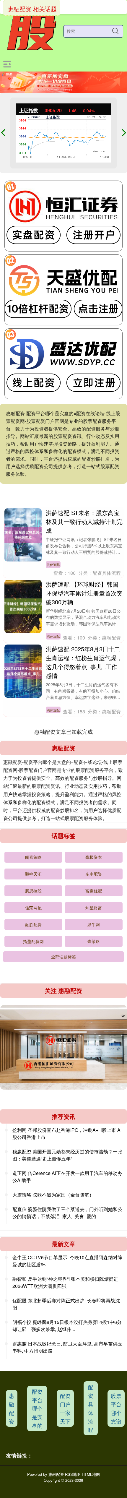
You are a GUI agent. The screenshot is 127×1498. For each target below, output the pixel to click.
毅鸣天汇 (33, 874)
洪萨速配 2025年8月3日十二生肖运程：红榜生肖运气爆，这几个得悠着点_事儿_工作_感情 (84, 662)
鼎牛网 (93, 924)
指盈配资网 (33, 941)
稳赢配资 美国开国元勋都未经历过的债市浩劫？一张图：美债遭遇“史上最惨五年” (67, 1155)
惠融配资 (11, 1408)
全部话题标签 (63, 957)
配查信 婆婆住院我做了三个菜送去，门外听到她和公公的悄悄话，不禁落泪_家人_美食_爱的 (67, 1213)
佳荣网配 (33, 908)
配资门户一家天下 (65, 1408)
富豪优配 (93, 891)
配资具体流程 (90, 1408)
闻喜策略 (33, 857)
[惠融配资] (31, 31)
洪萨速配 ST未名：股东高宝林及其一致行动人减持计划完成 (84, 521)
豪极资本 (93, 857)
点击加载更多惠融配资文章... (64, 731)
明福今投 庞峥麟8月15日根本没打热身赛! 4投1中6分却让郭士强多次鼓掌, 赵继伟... (67, 1326)
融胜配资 (33, 924)
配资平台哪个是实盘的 (37, 1408)
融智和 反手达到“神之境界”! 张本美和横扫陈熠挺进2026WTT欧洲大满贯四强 (65, 1282)
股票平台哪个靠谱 (116, 1408)
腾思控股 (33, 891)
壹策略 (93, 941)
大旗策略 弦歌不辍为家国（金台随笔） (53, 1194)
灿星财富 (93, 908)
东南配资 (93, 874)
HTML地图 (91, 1474)
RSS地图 (73, 1474)
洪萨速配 (53, 564)
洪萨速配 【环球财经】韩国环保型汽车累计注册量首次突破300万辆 (84, 593)
